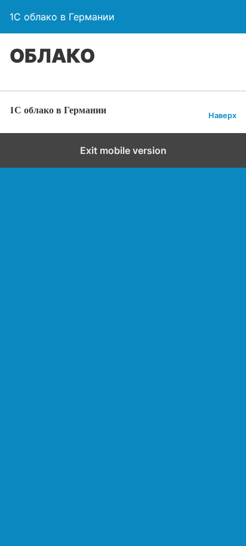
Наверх (222, 115)
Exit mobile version (123, 150)
